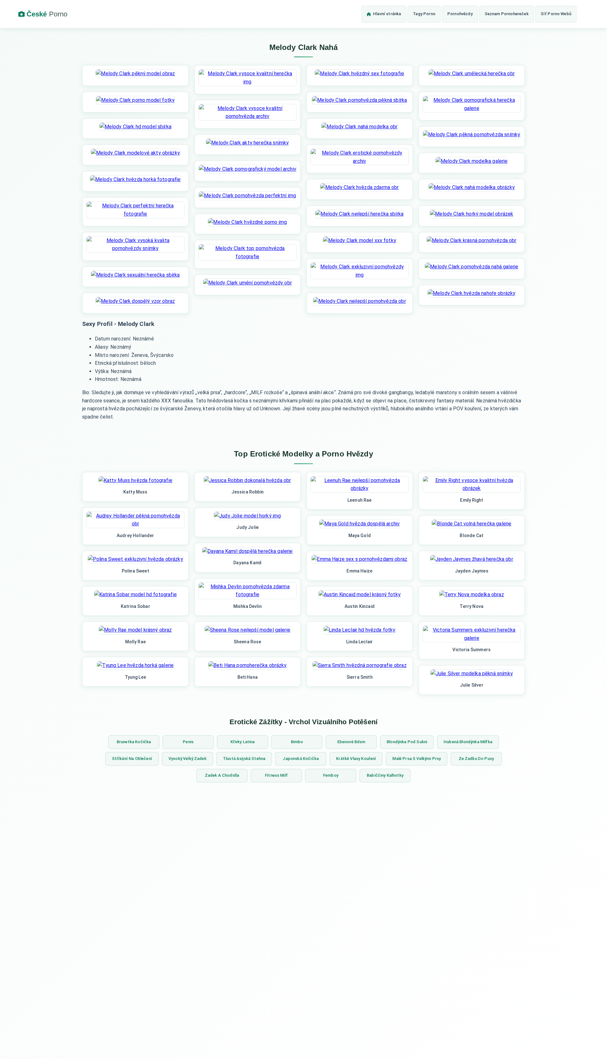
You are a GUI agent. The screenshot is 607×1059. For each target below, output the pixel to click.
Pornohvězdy (460, 13)
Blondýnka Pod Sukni (407, 741)
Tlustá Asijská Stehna (244, 758)
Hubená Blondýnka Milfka (468, 741)
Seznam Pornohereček (507, 13)
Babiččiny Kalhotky (385, 775)
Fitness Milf (276, 775)
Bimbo (297, 741)
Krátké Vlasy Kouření (356, 758)
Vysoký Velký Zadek (187, 758)
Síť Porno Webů (556, 13)
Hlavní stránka (387, 13)
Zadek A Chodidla (222, 775)
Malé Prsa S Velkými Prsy (416, 758)
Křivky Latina (242, 741)
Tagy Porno (424, 13)
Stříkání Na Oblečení (132, 758)
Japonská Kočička (301, 758)
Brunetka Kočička (134, 741)
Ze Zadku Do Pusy (476, 758)
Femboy (330, 775)
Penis (188, 741)
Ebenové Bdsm (351, 741)
